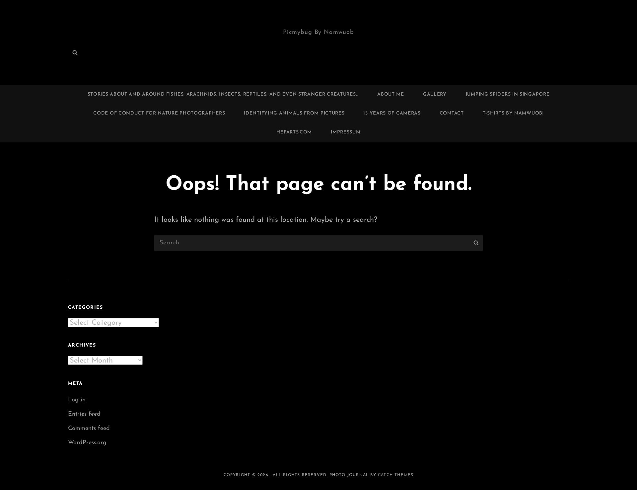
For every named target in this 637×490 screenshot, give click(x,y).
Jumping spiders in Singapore (507, 94)
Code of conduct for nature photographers (159, 113)
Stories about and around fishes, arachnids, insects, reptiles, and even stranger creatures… (223, 94)
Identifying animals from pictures (294, 113)
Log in (77, 400)
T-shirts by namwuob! (513, 113)
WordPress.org (87, 443)
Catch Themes (395, 475)
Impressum (345, 132)
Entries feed (84, 414)
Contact (452, 113)
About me (390, 94)
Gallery (435, 94)
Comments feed (89, 429)
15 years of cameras (391, 113)
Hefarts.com (294, 132)
